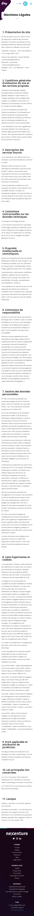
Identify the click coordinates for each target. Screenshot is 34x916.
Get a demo (17, 894)
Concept (17, 847)
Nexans (17, 878)
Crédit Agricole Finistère (17, 876)
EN (17, 4)
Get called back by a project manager (17, 891)
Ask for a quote (17, 896)
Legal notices (17, 860)
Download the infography (17, 889)
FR (20, 4)
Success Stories (17, 852)
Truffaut (17, 868)
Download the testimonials (17, 887)
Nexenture (17, 855)
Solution (17, 850)
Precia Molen (17, 873)
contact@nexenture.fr (17, 910)
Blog (17, 857)
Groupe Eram (17, 871)
